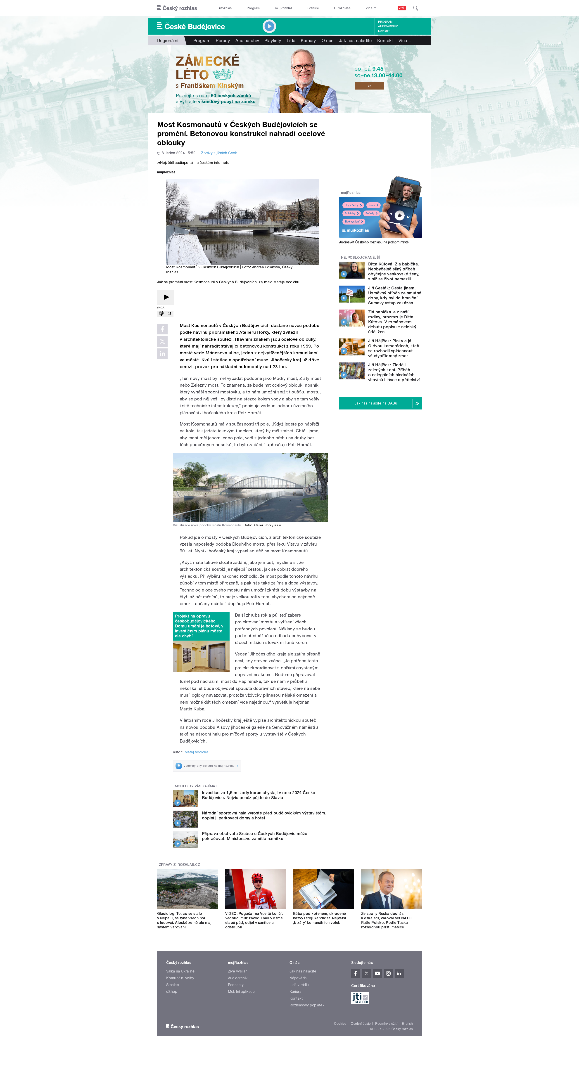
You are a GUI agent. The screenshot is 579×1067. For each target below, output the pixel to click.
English (407, 1023)
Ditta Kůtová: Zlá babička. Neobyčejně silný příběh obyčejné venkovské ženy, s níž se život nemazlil (393, 271)
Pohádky (350, 213)
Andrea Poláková (266, 267)
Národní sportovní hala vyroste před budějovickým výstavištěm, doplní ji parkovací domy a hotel (264, 815)
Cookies (340, 1023)
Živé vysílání (352, 221)
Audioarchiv (388, 26)
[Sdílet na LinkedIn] (162, 353)
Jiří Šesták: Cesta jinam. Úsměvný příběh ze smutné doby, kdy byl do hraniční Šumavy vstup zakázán (394, 295)
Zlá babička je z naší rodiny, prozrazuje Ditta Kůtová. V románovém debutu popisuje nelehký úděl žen (392, 322)
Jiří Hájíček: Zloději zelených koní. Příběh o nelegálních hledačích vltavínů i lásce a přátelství (394, 372)
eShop (171, 991)
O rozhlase (342, 8)
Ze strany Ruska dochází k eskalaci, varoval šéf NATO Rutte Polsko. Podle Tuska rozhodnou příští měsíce (386, 920)
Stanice (313, 8)
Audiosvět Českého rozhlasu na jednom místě (374, 242)
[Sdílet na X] (162, 341)
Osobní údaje (361, 1023)
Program (253, 8)
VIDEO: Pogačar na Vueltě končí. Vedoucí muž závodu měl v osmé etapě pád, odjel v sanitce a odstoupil (254, 920)
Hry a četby (351, 205)
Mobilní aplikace (241, 991)
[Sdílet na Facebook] (162, 329)
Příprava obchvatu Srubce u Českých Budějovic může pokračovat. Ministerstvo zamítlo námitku (254, 836)
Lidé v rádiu (299, 985)
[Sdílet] (169, 314)
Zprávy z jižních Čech (219, 153)
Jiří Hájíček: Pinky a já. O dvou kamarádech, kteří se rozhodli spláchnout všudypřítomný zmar (393, 348)
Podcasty (236, 985)
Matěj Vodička (196, 752)
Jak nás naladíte (355, 40)
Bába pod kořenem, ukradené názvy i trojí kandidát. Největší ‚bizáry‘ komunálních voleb (319, 918)
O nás (328, 40)
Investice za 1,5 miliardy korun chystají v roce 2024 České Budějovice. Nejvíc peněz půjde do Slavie (258, 795)
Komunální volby (180, 978)
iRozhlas (225, 8)
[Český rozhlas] (177, 8)
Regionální (167, 40)
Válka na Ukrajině (180, 971)
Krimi (372, 205)
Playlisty (272, 40)
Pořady (223, 40)
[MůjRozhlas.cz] (166, 172)
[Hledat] (416, 8)
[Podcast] (161, 314)
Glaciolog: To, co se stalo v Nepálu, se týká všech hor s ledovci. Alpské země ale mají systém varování (185, 920)
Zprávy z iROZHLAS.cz (179, 865)
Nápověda (298, 978)
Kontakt (385, 40)
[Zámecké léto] (289, 79)
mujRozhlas (283, 8)
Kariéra (295, 991)
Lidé (291, 40)
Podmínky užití (386, 1023)
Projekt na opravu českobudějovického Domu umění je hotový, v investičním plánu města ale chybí (199, 626)
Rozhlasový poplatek (307, 1005)
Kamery (384, 30)
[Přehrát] (165, 297)
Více (405, 40)
